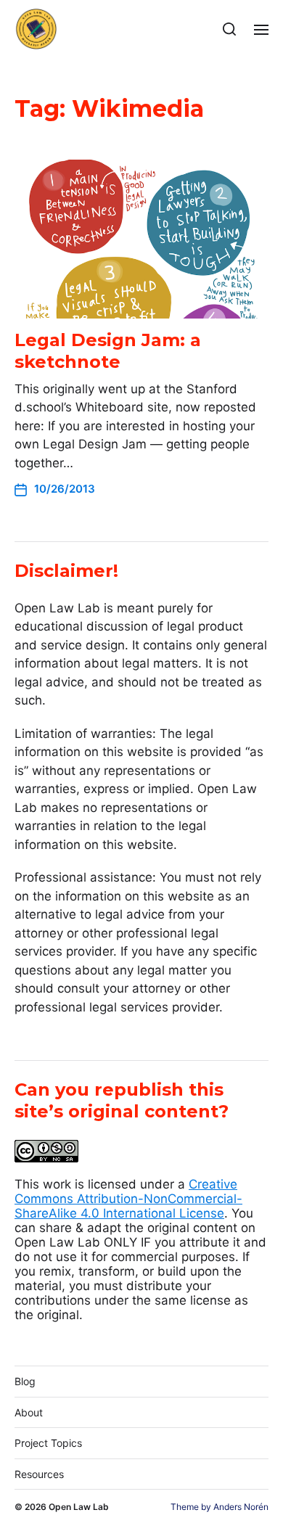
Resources (39, 1474)
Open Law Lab (79, 1506)
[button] (229, 29)
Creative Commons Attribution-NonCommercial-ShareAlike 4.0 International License (128, 1198)
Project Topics (48, 1443)
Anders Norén (240, 1506)
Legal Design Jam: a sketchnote (108, 350)
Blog (25, 1381)
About (29, 1412)
